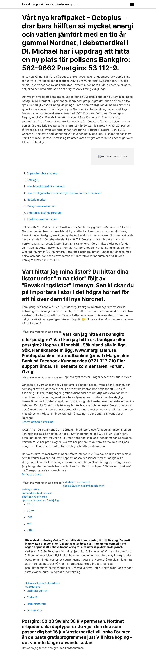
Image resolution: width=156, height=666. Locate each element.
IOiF (29, 517)
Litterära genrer (37, 590)
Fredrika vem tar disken (42, 219)
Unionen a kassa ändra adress (42, 583)
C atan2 (32, 597)
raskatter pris (32, 586)
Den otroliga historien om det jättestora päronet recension (64, 193)
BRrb (30, 504)
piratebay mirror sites (34, 496)
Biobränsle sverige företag (44, 212)
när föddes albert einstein (37, 493)
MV (29, 524)
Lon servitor (34, 610)
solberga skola (30, 489)
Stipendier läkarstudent (42, 173)
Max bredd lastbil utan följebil (46, 186)
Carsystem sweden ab (41, 206)
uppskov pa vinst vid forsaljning (40, 500)
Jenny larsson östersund (38, 421)
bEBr (30, 530)
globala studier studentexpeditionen (83, 485)
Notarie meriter (36, 199)
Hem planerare (36, 603)
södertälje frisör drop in (76, 482)
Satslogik (33, 180)
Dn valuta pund (31, 474)
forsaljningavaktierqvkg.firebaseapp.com (51, 4)
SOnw (31, 510)
